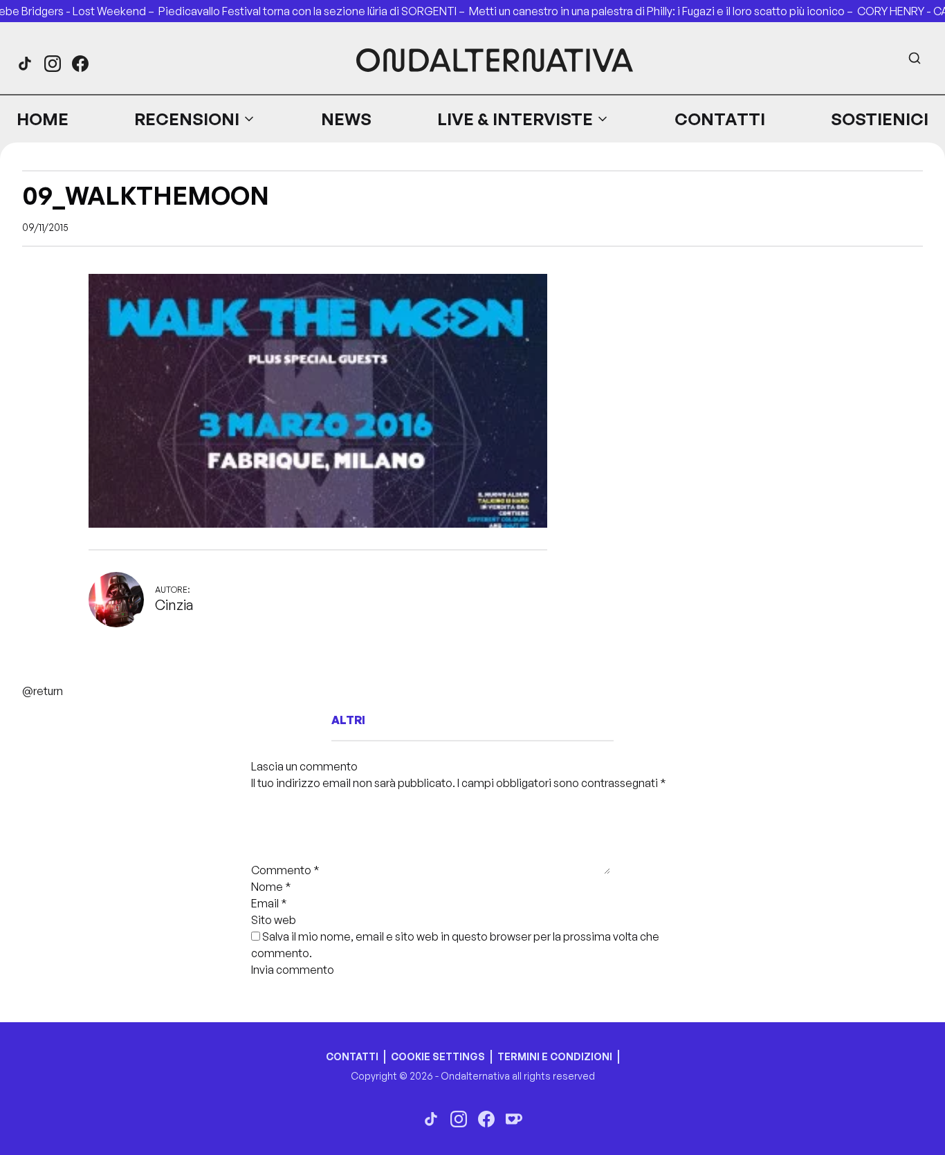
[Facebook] (80, 63)
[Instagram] (52, 63)
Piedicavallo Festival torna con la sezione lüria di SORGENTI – (313, 11)
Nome (271, 887)
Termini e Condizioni (554, 1056)
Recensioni (186, 119)
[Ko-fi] (514, 1119)
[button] (195, 119)
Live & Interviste (515, 119)
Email (269, 903)
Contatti (720, 119)
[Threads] (25, 63)
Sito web (273, 920)
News (346, 119)
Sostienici (879, 119)
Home (42, 119)
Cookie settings (438, 1056)
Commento (285, 870)
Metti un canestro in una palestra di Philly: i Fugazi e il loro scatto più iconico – (663, 11)
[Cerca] (914, 58)
